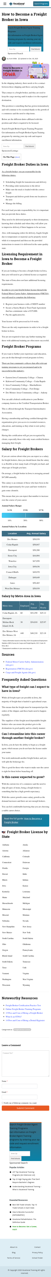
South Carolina (28, 955)
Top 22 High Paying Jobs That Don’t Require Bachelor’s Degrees (26, 1180)
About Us (13, 1247)
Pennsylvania (28, 950)
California (6, 856)
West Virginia (28, 979)
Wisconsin (6, 985)
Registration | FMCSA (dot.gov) (19, 668)
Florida (5, 868)
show (17, 157)
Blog (13, 1252)
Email (5, 1092)
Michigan (26, 903)
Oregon (5, 950)
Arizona (5, 850)
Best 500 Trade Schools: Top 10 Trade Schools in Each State (24, 1206)
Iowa (4, 885)
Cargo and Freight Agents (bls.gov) (21, 672)
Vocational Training (29, 1270)
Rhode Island (7, 955)
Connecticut (6, 862)
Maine (4, 897)
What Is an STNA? (14, 1016)
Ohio (4, 944)
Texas (4, 967)
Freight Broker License (22, 1030)
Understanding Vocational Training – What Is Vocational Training (26, 1188)
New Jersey (27, 926)
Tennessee (26, 961)
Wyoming (26, 985)
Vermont (5, 973)
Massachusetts (7, 903)
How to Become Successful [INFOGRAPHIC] (23, 1213)
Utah (24, 967)
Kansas (25, 885)
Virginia (26, 973)
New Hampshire (8, 926)
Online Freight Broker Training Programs (23, 1009)
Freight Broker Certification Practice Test (23, 1005)
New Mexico (7, 932)
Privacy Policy (37, 1252)
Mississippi (27, 909)
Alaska (25, 844)
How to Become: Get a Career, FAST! (24, 1228)
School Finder (37, 1258)
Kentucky (6, 891)
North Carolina (8, 938)
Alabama (5, 844)
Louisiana (26, 891)
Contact (37, 1247)
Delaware (26, 862)
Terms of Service (13, 1258)
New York (26, 932)
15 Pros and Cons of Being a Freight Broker (24, 1012)
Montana (26, 915)
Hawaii (5, 874)
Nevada (25, 921)
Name (5, 1081)
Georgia (26, 868)
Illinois (4, 880)
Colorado (26, 856)
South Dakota (7, 961)
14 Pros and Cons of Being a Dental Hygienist (25, 1020)
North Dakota (28, 938)
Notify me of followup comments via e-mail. (20, 1103)
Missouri (5, 915)
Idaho (25, 874)
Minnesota (6, 909)
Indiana (25, 880)
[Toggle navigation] (5, 3)
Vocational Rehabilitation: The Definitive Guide (24, 1220)
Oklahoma (26, 944)
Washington (6, 979)
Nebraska (5, 921)
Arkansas (26, 850)
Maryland (26, 897)
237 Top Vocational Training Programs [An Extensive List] (23, 1173)
